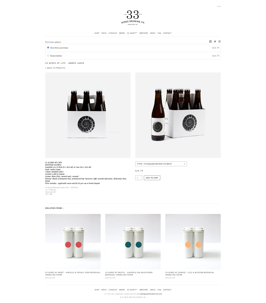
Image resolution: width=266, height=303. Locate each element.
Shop (97, 33)
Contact (167, 33)
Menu (153, 33)
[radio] (48, 47)
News (104, 33)
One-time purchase (59, 48)
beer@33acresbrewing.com (151, 294)
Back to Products (56, 68)
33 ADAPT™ (132, 33)
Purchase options (53, 42)
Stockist (113, 33)
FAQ (159, 33)
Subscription (56, 56)
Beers (122, 33)
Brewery (144, 33)
